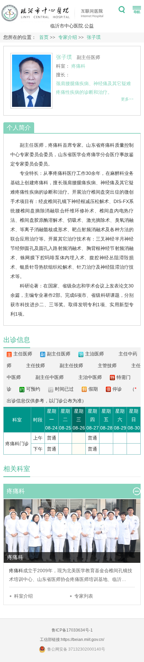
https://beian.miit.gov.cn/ (82, 639)
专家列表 (83, 596)
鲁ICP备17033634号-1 (72, 630)
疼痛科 (55, 145)
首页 (44, 37)
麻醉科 (117, 173)
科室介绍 (23, 596)
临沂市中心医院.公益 (72, 25)
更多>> (127, 99)
